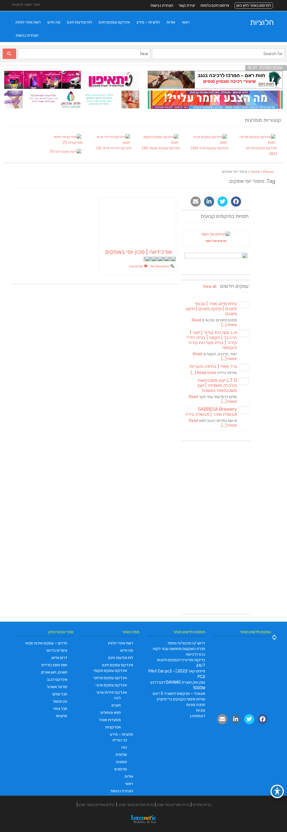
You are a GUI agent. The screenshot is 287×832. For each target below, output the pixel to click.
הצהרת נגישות (162, 5)
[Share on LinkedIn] (209, 202)
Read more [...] (203, 372)
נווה (124, 747)
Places (268, 172)
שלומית (121, 754)
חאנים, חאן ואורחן (54, 672)
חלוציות (262, 22)
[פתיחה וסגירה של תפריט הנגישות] (277, 791)
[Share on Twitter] (222, 202)
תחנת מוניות (195, 704)
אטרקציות (113, 727)
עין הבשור (60, 701)
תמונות (121, 761)
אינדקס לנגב (57, 679)
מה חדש (53, 22)
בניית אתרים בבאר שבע (136, 804)
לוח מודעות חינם (79, 22)
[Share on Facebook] (236, 202)
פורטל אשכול (57, 686)
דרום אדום (59, 657)
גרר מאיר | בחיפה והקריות (213, 366)
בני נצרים (120, 740)
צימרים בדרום (57, 650)
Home (255, 172)
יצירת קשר (187, 5)
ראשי (186, 22)
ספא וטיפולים (111, 712)
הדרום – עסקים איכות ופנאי (46, 643)
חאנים (116, 705)
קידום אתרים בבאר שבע (96, 804)
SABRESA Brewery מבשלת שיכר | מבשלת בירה (211, 411)
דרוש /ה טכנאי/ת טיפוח (186, 643)
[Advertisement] (216, 528)
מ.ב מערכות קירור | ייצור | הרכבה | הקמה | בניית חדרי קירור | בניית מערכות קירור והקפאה (211, 340)
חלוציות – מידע (148, 22)
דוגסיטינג (197, 716)
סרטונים (120, 769)
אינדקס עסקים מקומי (110, 670)
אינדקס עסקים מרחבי (110, 678)
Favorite (136, 266)
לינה (117, 698)
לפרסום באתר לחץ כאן (254, 5)
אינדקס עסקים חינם (114, 22)
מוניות (200, 710)
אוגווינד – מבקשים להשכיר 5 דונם (179, 693)
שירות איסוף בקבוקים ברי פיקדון (181, 699)
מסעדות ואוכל (110, 720)
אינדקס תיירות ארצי (111, 692)
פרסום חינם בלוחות (214, 5)
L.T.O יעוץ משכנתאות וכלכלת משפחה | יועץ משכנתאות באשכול (217, 385)
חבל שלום (59, 694)
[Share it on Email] (196, 202)
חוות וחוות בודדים (54, 665)
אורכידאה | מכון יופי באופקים (138, 251)
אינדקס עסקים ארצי (111, 685)
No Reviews (160, 266)
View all (209, 286)
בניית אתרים (202, 804)
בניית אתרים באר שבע (173, 804)
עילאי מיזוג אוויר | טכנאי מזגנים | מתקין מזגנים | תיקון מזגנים (211, 308)
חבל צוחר (60, 708)
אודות (170, 22)
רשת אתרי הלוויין (28, 22)
